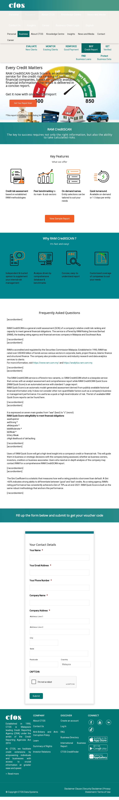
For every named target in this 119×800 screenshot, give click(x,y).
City (31, 638)
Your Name (36, 550)
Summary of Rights (42, 746)
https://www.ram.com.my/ (46, 363)
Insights (71, 34)
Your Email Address (40, 565)
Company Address (40, 610)
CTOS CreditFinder (70, 752)
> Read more (12, 773)
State (32, 649)
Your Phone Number (41, 580)
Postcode (34, 659)
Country (64, 659)
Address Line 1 (36, 616)
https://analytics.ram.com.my (78, 363)
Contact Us (38, 726)
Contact (101, 34)
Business (23, 34)
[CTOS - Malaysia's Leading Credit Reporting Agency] (17, 4)
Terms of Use (103, 792)
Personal (11, 34)
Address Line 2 (36, 627)
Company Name (39, 595)
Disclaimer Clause (73, 788)
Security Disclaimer (92, 788)
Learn (36, 740)
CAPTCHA (35, 672)
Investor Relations (42, 752)
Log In (63, 726)
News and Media (86, 34)
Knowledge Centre (55, 34)
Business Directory (70, 737)
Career (10, 40)
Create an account (70, 721)
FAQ (63, 732)
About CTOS (37, 34)
